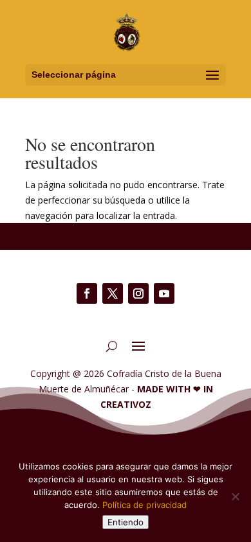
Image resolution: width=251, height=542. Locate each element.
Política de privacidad (144, 505)
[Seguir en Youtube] (164, 293)
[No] (234, 496)
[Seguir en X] (112, 293)
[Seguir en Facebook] (87, 293)
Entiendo (125, 522)
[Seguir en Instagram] (138, 293)
